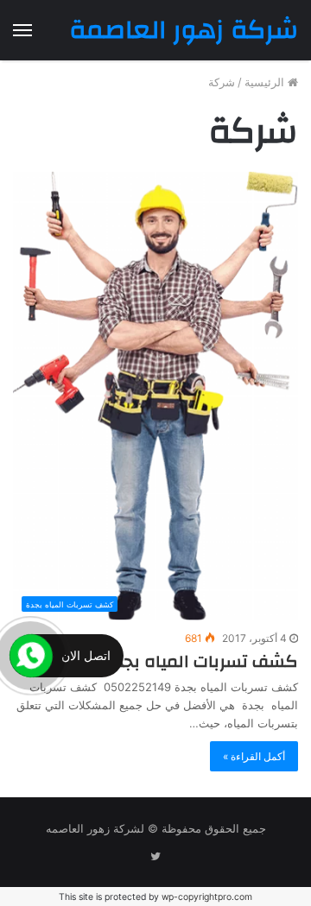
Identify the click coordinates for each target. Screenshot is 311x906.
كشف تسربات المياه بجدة (201, 661)
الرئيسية (266, 82)
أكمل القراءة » (254, 756)
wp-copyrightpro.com (207, 897)
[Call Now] (31, 655)
